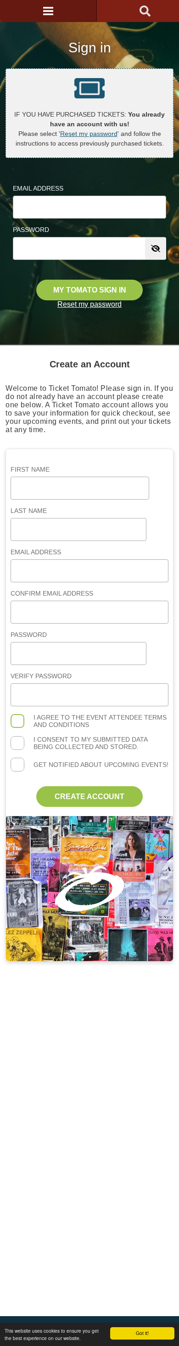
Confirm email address (52, 593)
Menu (48, 11)
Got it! (142, 1332)
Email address (36, 552)
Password (31, 229)
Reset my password (88, 133)
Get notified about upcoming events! (101, 764)
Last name (29, 510)
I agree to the (100, 721)
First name (30, 469)
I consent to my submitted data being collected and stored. (90, 743)
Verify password (41, 676)
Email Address (38, 188)
